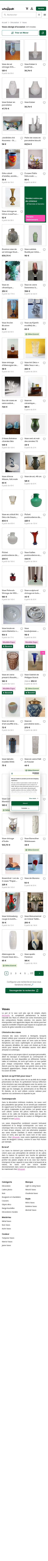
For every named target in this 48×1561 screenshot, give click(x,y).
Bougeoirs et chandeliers (11, 1197)
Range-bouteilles (8, 1208)
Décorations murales (10, 1212)
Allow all (25, 803)
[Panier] (27, 8)
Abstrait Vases (30, 1210)
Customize (24, 808)
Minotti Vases (30, 1189)
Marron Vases (7, 1242)
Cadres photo (7, 1189)
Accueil (4, 22)
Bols (3, 1193)
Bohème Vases (31, 1206)
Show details (32, 798)
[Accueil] (12, 8)
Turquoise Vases (8, 1238)
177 (31, 973)
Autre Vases (6, 1229)
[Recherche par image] (39, 14)
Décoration (14, 22)
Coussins (5, 1201)
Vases (24, 22)
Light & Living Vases (33, 1186)
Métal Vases (6, 1221)
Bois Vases (6, 1225)
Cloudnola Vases (31, 1193)
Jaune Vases (6, 1245)
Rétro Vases (30, 1203)
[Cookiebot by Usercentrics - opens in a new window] (32, 773)
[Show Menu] (44, 14)
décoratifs (6, 1015)
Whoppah (15, 1137)
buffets (17, 1118)
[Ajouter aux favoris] (22, 65)
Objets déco (6, 1204)
